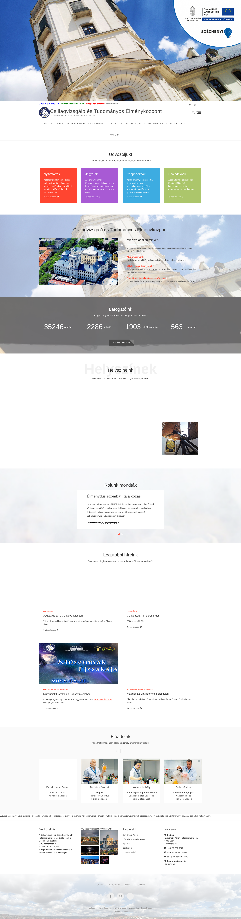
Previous (116, 751)
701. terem (65, 451)
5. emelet (135, 415)
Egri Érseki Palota (130, 835)
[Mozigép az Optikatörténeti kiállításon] (162, 663)
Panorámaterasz (100, 448)
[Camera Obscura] (140, 423)
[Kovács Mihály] (141, 760)
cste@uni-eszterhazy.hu (177, 857)
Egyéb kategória (61, 689)
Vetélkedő (132, 124)
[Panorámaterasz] (100, 423)
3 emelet (56, 415)
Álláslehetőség (176, 124)
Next (125, 751)
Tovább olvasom (50, 197)
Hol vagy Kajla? (129, 852)
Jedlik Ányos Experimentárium (101, 411)
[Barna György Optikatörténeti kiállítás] (140, 387)
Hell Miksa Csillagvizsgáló (61, 448)
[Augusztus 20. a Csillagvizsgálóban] (78, 587)
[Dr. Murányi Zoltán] (58, 760)
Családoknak (177, 174)
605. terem (144, 415)
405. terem (104, 415)
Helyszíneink (74, 124)
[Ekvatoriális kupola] (180, 423)
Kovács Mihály (141, 787)
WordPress (123, 911)
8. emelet (101, 451)
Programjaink (96, 124)
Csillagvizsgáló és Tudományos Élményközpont (106, 111)
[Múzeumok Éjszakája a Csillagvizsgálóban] (78, 663)
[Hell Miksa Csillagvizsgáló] (61, 423)
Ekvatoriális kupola (180, 448)
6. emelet (175, 415)
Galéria (115, 135)
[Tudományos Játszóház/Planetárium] (180, 387)
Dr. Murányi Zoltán (57, 787)
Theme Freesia (146, 908)
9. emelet (146, 451)
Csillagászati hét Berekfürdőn (143, 615)
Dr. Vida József (99, 787)
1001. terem (136, 451)
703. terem (184, 415)
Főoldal (49, 124)
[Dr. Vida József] (99, 760)
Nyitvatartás (52, 174)
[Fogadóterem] (61, 387)
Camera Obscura (140, 448)
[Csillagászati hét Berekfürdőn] (162, 587)
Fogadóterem (61, 411)
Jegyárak (116, 124)
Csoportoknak (136, 174)
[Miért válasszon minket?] (78, 239)
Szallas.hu (127, 848)
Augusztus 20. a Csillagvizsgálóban (63, 615)
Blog (127, 885)
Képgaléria (140, 885)
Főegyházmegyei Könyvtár (134, 839)
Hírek (60, 124)
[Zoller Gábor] (183, 760)
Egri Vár (126, 843)
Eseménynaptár (153, 124)
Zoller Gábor (183, 787)
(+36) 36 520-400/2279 (176, 852)
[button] (90, 837)
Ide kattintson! (112, 104)
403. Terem (65, 415)
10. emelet (180, 451)
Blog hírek (48, 611)
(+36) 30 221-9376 (174, 848)
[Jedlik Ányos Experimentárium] (100, 387)
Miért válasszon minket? (143, 240)
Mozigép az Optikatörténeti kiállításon (148, 693)
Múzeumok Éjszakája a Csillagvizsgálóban (67, 694)
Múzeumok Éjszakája (103, 699)
